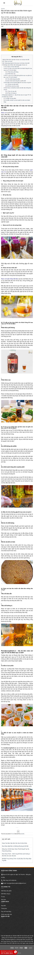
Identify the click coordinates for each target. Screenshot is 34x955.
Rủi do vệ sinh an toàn (12, 86)
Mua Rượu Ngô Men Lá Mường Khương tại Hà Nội (15, 846)
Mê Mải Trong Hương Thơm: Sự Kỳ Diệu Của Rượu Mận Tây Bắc (16, 859)
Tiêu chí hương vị (11, 93)
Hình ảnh (3, 899)
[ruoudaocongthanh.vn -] (18, 3)
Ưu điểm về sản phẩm (10, 98)
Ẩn (21, 56)
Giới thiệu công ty (5, 893)
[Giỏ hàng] (31, 2)
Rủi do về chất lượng (11, 84)
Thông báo (4, 908)
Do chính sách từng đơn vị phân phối (15, 80)
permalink (22, 833)
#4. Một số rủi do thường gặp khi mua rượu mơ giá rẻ (17, 82)
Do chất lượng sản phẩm (12, 79)
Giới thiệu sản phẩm (6, 891)
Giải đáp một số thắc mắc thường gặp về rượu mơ (14, 65)
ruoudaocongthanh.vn (22, 823)
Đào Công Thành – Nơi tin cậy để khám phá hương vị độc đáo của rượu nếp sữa (16, 854)
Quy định (3, 905)
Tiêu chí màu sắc (10, 91)
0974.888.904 (12, 880)
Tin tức (3, 8)
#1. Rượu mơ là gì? (7, 61)
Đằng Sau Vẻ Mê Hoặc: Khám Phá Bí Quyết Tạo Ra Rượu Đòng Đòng (15, 850)
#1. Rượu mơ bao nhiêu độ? (11, 66)
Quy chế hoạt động (6, 911)
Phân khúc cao (10, 73)
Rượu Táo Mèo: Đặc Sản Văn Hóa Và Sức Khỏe (14, 843)
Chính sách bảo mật (6, 914)
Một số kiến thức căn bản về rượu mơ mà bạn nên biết (15, 59)
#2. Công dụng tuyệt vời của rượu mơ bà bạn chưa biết (15, 63)
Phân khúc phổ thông (11, 72)
